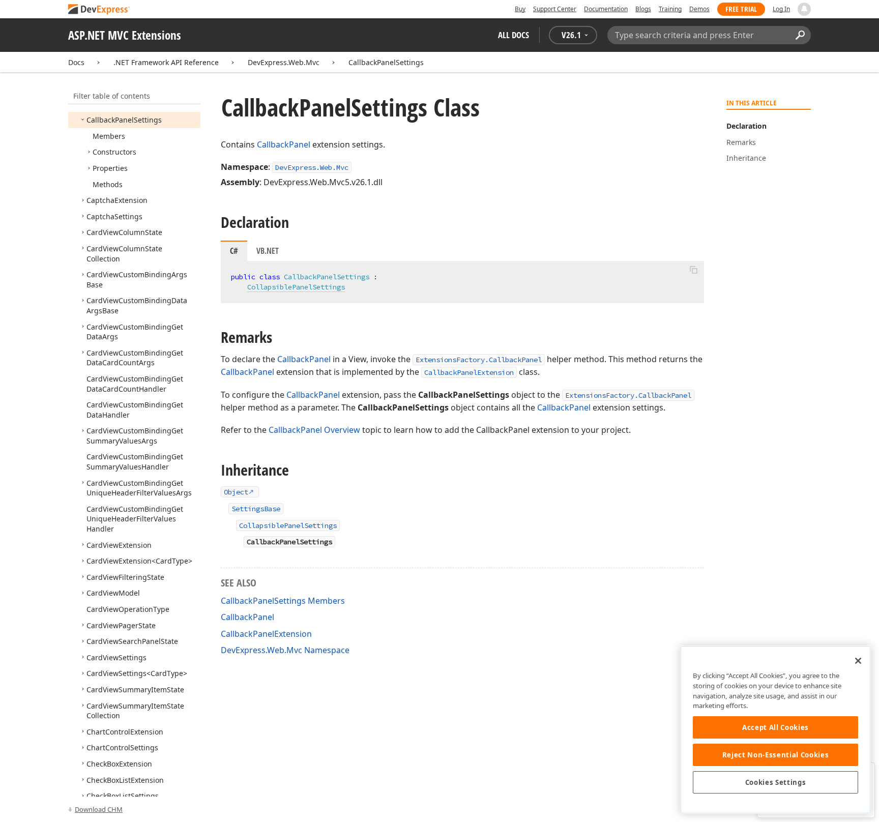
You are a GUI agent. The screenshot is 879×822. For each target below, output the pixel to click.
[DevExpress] (99, 10)
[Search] (800, 35)
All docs (513, 35)
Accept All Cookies (775, 727)
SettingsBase (255, 508)
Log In (781, 9)
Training (670, 9)
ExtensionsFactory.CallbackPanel (479, 359)
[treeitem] (124, 120)
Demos (699, 9)
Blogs (643, 9)
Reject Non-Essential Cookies (775, 754)
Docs (76, 62)
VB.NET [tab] (267, 250)
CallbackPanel (283, 144)
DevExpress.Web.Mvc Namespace (285, 650)
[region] (775, 729)
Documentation (606, 9)
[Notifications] (804, 9)
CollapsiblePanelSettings (296, 286)
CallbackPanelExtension (469, 372)
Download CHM (99, 809)
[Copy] (693, 270)
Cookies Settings (775, 782)
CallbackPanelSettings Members (283, 600)
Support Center (554, 9)
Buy (520, 9)
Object (236, 491)
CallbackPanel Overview (314, 429)
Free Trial (741, 9)
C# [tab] (234, 250)
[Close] (858, 661)
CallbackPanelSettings (386, 62)
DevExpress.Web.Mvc (283, 62)
